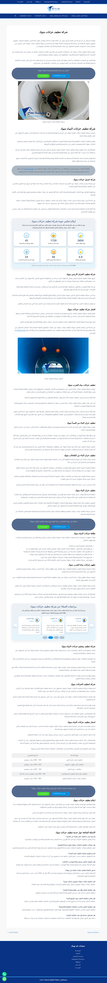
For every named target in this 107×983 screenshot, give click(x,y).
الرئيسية (87, 2)
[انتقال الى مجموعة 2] (56, 637)
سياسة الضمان (66, 2)
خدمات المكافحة (40, 16)
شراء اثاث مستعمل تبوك (59, 16)
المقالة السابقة (93, 932)
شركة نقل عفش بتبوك (79, 16)
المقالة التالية (12, 932)
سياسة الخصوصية (51, 2)
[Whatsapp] (4, 979)
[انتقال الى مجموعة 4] (45, 637)
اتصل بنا (20, 2)
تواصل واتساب (43, 76)
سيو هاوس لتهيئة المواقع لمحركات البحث (53, 980)
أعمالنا (78, 2)
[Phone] (4, 974)
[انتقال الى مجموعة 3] (50, 637)
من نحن (29, 2)
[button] (15, 16)
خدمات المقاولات (25, 16)
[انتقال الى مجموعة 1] (61, 637)
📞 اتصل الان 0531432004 (61, 76)
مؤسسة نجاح (29, 169)
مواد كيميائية (20, 330)
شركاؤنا (38, 2)
